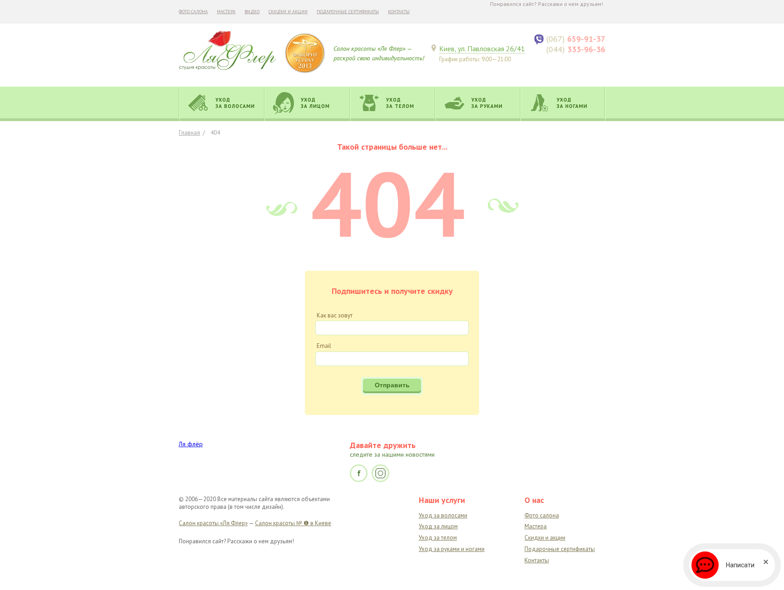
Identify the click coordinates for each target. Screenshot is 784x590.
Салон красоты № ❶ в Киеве (293, 523)
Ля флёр (191, 444)
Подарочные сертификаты (348, 12)
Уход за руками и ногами (452, 549)
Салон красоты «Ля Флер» (213, 523)
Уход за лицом (438, 526)
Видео (252, 12)
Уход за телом (438, 537)
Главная (189, 133)
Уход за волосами (443, 515)
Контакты (399, 12)
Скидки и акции (288, 12)
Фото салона (193, 12)
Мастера (226, 12)
